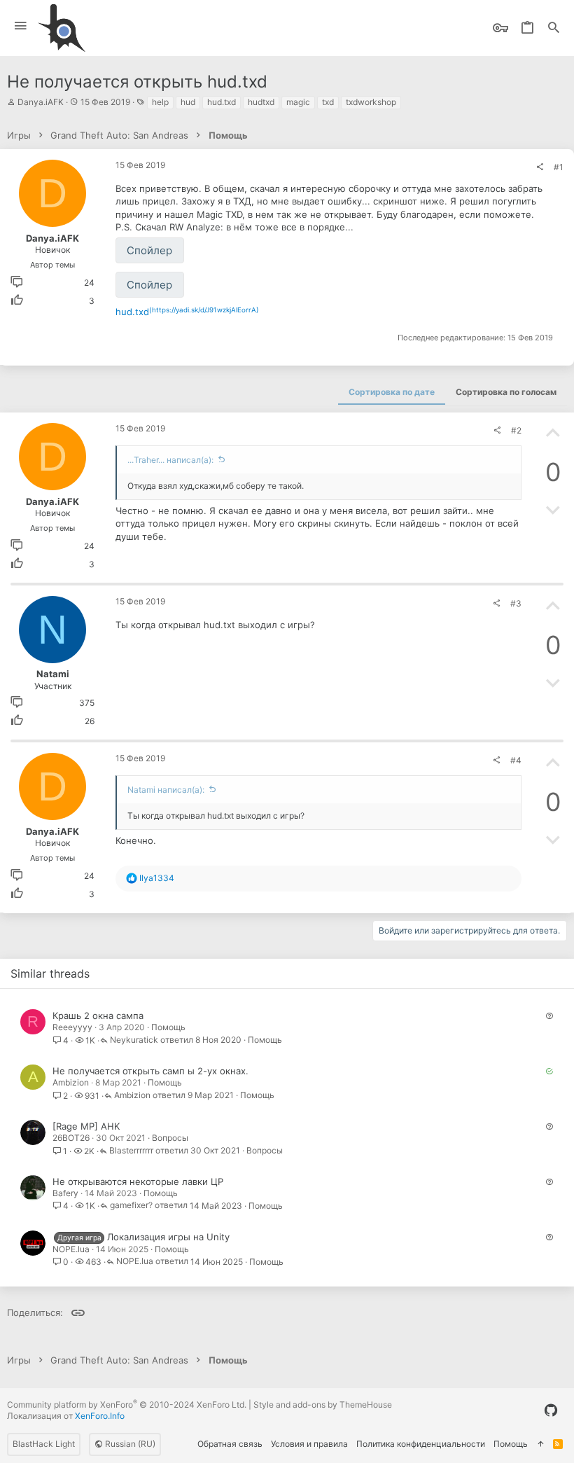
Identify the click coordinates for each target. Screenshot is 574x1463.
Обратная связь (229, 1443)
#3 (516, 603)
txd (328, 102)
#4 (516, 760)
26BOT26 (71, 1137)
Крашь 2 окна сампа (98, 1015)
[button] (20, 26)
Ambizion (70, 1082)
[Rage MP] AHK (86, 1126)
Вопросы (170, 1137)
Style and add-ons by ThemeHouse (322, 1404)
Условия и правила (309, 1443)
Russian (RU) (129, 1443)
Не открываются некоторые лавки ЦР (137, 1181)
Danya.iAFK (41, 102)
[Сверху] (540, 1444)
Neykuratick (134, 1040)
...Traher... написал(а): (170, 460)
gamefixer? (131, 1205)
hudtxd (261, 102)
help (160, 102)
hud (188, 102)
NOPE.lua (71, 1249)
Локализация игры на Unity (168, 1236)
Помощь (168, 1027)
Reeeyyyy (72, 1027)
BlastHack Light (44, 1443)
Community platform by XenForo (126, 1404)
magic (298, 102)
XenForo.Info (100, 1415)
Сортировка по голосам (506, 392)
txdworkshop (371, 102)
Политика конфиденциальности (420, 1443)
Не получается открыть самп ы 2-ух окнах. (150, 1070)
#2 (516, 430)
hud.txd (221, 102)
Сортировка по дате (392, 392)
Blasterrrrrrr (131, 1151)
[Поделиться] (540, 167)
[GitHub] (551, 1410)
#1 (559, 167)
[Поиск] (553, 28)
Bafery (65, 1193)
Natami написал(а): (165, 789)
